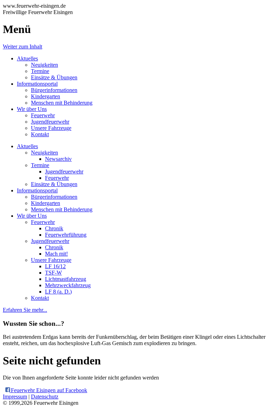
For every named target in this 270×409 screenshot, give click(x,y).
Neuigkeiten (44, 65)
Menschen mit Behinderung (61, 103)
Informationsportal (37, 84)
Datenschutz (44, 397)
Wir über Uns (32, 109)
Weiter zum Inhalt (22, 47)
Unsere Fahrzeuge (51, 128)
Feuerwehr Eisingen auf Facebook (48, 390)
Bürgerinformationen (54, 90)
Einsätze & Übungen (54, 77)
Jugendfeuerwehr (50, 122)
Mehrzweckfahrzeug (68, 285)
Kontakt (40, 134)
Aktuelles (27, 58)
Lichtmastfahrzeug (65, 279)
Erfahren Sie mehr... (25, 310)
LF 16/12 (55, 266)
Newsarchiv (58, 159)
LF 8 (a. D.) (58, 292)
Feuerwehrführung (65, 235)
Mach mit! (56, 254)
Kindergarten (45, 96)
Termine (40, 71)
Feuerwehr (43, 115)
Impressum (15, 397)
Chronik (54, 228)
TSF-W (53, 273)
